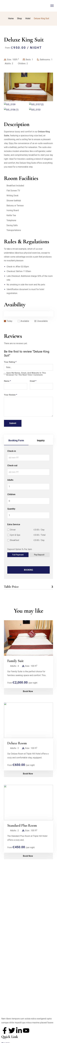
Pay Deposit (39, 555)
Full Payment (17, 555)
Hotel (27, 18)
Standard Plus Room (22, 825)
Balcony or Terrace (15, 205)
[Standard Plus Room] (28, 802)
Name (7, 381)
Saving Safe (12, 225)
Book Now (28, 691)
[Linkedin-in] (19, 1030)
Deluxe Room (17, 743)
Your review (10, 395)
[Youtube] (26, 1030)
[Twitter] (11, 1030)
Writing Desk (12, 195)
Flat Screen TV (13, 190)
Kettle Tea (11, 215)
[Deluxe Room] (28, 720)
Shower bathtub (13, 200)
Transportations (13, 230)
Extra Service (13, 524)
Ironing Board (12, 210)
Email (33, 381)
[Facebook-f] (4, 1030)
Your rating (10, 362)
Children (11, 494)
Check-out (12, 465)
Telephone (11, 220)
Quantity (11, 509)
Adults (10, 480)
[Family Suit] (28, 638)
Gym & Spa (15, 535)
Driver (13, 529)
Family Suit (15, 661)
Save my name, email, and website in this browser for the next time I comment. (26, 374)
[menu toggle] (52, 5)
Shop (19, 18)
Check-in (11, 451)
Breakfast (14, 540)
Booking (28, 570)
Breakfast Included (15, 185)
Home (11, 18)
